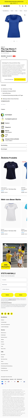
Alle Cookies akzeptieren (20, 79)
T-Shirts (20, 10)
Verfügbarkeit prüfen (5, 101)
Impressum (12, 379)
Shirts (16, 10)
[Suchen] (19, 6)
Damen (12, 10)
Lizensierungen (3, 322)
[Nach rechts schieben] (16, 41)
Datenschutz (4, 75)
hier (22, 73)
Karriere (2, 341)
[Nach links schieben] (11, 41)
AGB (15, 379)
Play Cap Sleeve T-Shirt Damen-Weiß (8, 230)
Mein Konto (3, 354)
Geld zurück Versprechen (5, 324)
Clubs (2, 346)
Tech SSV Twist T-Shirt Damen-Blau (8, 189)
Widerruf (2, 319)
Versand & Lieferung (4, 363)
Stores (2, 361)
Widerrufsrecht (19, 379)
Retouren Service (4, 337)
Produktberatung (4, 368)
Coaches (2, 344)
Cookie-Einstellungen (4, 326)
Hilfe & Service (3, 332)
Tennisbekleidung (6, 10)
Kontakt (2, 356)
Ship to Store (3, 348)
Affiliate (2, 339)
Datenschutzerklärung (5, 379)
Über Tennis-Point (4, 359)
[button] (1, 6)
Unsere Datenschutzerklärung (6, 302)
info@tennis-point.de (12, 299)
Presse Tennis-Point (4, 370)
